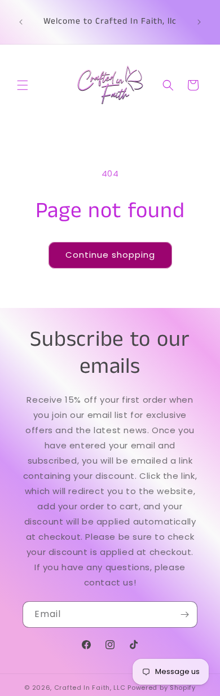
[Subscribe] (184, 614)
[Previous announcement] (20, 22)
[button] (22, 85)
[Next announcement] (199, 22)
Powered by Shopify (161, 687)
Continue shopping (110, 255)
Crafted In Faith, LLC (90, 687)
